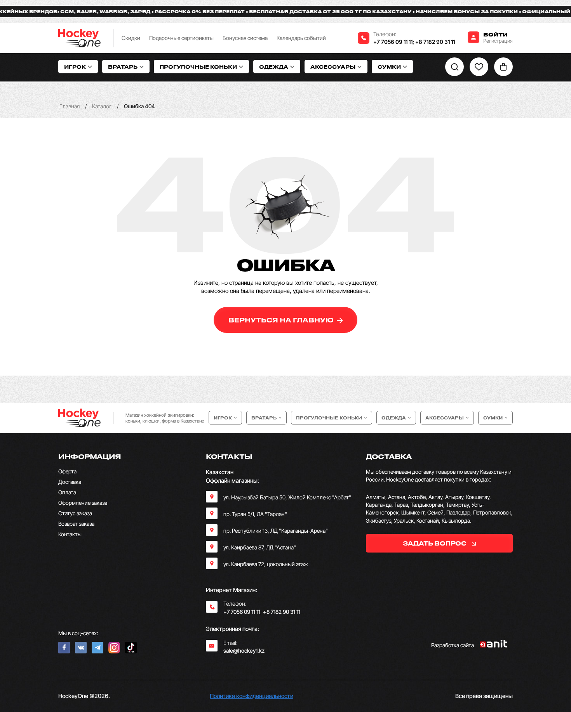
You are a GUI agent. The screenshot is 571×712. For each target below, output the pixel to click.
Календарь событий (301, 38)
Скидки (131, 38)
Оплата (67, 492)
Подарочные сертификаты (181, 38)
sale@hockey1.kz (244, 650)
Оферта (67, 471)
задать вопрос (435, 543)
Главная (69, 106)
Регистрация (498, 41)
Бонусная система (245, 38)
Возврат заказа (76, 523)
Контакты (70, 534)
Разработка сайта (452, 645)
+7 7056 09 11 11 (393, 41)
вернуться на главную (281, 320)
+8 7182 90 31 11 (435, 41)
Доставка (69, 481)
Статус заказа (75, 513)
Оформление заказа (82, 502)
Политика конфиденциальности (251, 696)
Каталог (101, 106)
